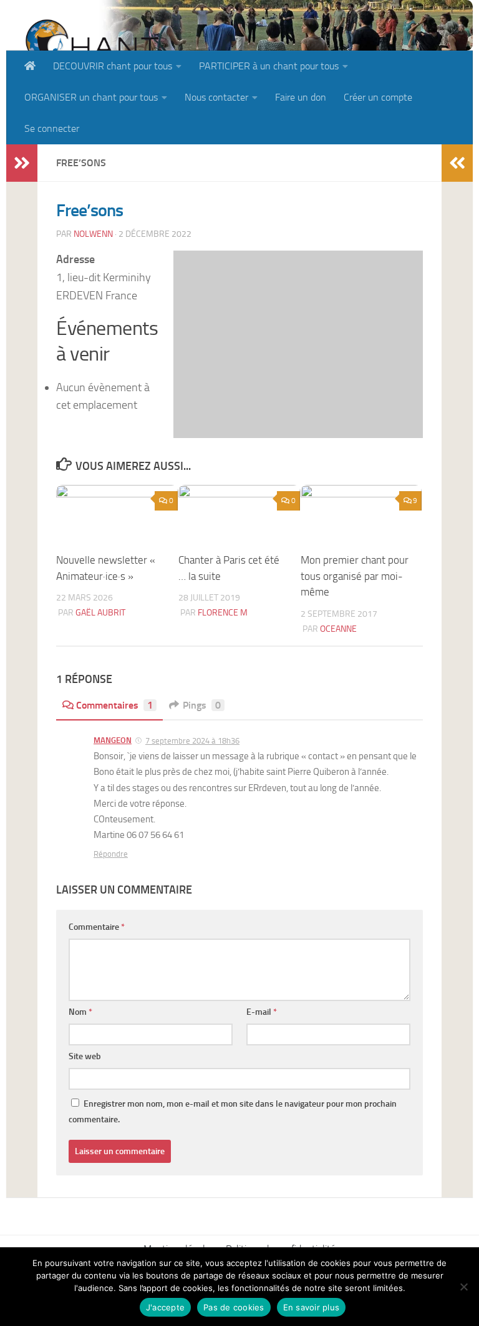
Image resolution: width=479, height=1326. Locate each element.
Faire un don (300, 97)
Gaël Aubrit (100, 612)
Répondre (111, 854)
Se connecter (51, 128)
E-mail (261, 1012)
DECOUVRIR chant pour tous (112, 66)
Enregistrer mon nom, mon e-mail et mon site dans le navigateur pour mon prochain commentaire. (233, 1112)
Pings (202, 705)
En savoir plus (311, 1307)
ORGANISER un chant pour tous (91, 97)
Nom (80, 1012)
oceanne (338, 629)
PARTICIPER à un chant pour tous (269, 66)
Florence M (223, 612)
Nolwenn (93, 234)
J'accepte (165, 1307)
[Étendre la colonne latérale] (21, 163)
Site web (85, 1056)
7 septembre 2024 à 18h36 (192, 740)
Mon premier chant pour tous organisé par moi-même (355, 576)
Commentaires (114, 705)
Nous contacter (216, 97)
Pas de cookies (233, 1307)
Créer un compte (378, 97)
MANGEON (113, 740)
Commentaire (97, 927)
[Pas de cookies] (463, 1286)
